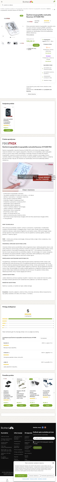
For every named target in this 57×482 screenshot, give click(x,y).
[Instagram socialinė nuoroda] (45, 427)
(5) (9, 125)
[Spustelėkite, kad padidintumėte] (3, 36)
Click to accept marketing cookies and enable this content (28, 176)
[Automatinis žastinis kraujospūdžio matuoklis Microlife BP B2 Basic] (34, 383)
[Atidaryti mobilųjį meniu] (1, 1)
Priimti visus (21, 475)
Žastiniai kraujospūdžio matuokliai (37, 8)
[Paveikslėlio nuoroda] (7, 427)
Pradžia (2, 8)
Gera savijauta (28, 453)
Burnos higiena (26, 456)
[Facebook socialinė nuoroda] (43, 427)
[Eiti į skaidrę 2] (11, 37)
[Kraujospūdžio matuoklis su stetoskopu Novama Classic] (47, 383)
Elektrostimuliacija (28, 440)
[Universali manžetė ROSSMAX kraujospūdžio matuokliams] (8, 112)
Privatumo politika (33, 478)
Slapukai (16, 456)
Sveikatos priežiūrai (10, 8)
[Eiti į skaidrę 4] (14, 37)
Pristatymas (17, 443)
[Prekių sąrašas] (54, 9)
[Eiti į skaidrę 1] (10, 37)
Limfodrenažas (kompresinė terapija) (28, 447)
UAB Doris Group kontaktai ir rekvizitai (18, 438)
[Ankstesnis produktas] (53, 9)
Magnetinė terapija (27, 443)
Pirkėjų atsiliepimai (18, 452)
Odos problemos (27, 460)
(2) (49, 397)
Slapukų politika (25, 478)
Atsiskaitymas (17, 441)
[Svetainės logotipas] (28, 1)
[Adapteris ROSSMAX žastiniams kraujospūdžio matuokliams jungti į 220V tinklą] (8, 383)
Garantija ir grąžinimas (16, 447)
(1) (35, 398)
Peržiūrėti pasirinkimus (47, 475)
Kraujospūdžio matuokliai (22, 8)
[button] (53, 463)
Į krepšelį (36, 45)
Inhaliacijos (27, 450)
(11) (10, 399)
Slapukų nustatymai (16, 460)
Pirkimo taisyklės (18, 449)
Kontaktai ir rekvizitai (42, 478)
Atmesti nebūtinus (34, 475)
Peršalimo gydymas (27, 437)
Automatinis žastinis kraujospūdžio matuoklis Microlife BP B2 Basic (34, 393)
